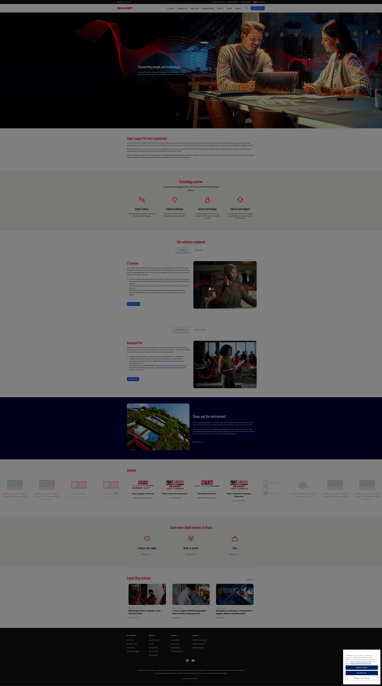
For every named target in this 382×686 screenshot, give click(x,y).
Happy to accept (361, 667)
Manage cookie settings (362, 678)
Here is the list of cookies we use (361, 663)
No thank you (361, 673)
